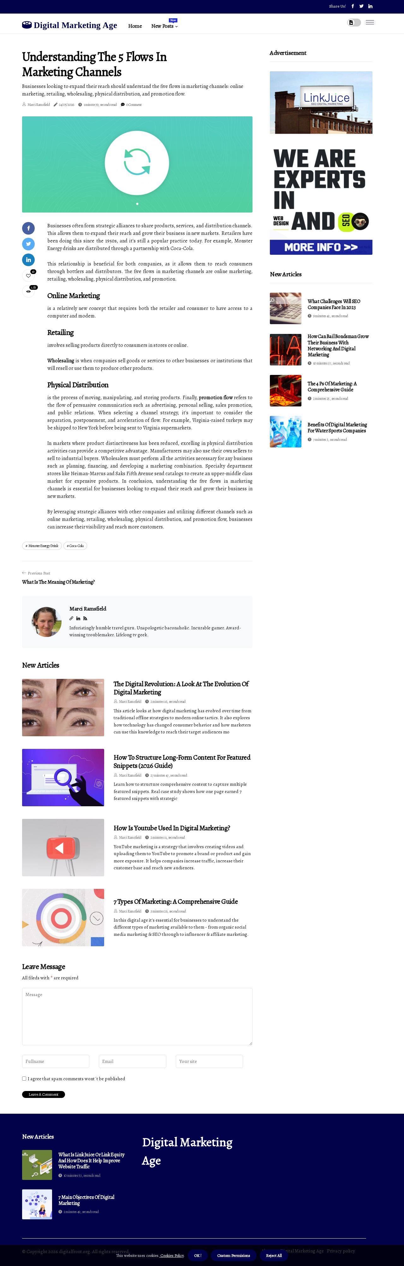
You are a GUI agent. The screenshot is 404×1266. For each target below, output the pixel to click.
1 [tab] (137, 204)
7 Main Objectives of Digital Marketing (86, 1200)
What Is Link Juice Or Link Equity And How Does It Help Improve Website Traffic (91, 1161)
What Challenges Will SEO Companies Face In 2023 (334, 304)
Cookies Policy (171, 1255)
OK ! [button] (197, 1255)
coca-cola (76, 545)
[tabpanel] (137, 164)
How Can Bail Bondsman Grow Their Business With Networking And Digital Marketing (338, 345)
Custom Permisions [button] (233, 1255)
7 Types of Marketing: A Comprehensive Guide (176, 901)
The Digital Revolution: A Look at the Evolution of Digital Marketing (181, 688)
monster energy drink (43, 545)
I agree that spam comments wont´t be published (76, 1079)
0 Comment (134, 104)
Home (135, 26)
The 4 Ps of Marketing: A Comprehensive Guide (332, 386)
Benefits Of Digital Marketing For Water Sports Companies (337, 427)
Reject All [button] (274, 1255)
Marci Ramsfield (38, 104)
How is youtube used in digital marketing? (172, 828)
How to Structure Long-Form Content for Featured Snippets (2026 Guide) (182, 761)
